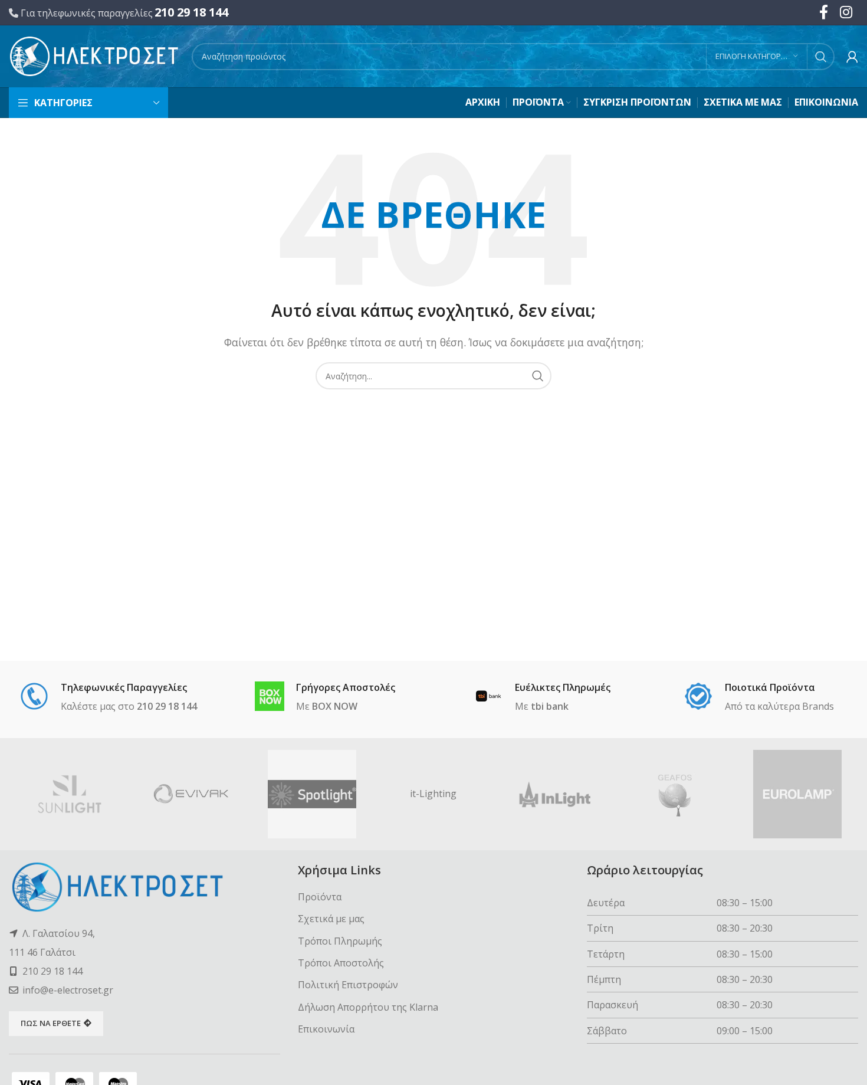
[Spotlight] (312, 794)
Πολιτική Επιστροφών (348, 984)
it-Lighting (433, 793)
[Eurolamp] (797, 794)
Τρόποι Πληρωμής (340, 941)
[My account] (852, 56)
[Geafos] (676, 794)
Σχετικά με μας (331, 918)
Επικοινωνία (326, 1028)
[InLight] (555, 794)
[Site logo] (94, 55)
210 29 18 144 (191, 12)
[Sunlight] (69, 794)
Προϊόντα (319, 896)
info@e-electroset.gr (67, 990)
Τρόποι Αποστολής (341, 962)
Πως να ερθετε (51, 1023)
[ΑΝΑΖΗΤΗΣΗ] (821, 56)
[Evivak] (191, 794)
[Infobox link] (108, 697)
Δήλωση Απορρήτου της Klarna (368, 1007)
